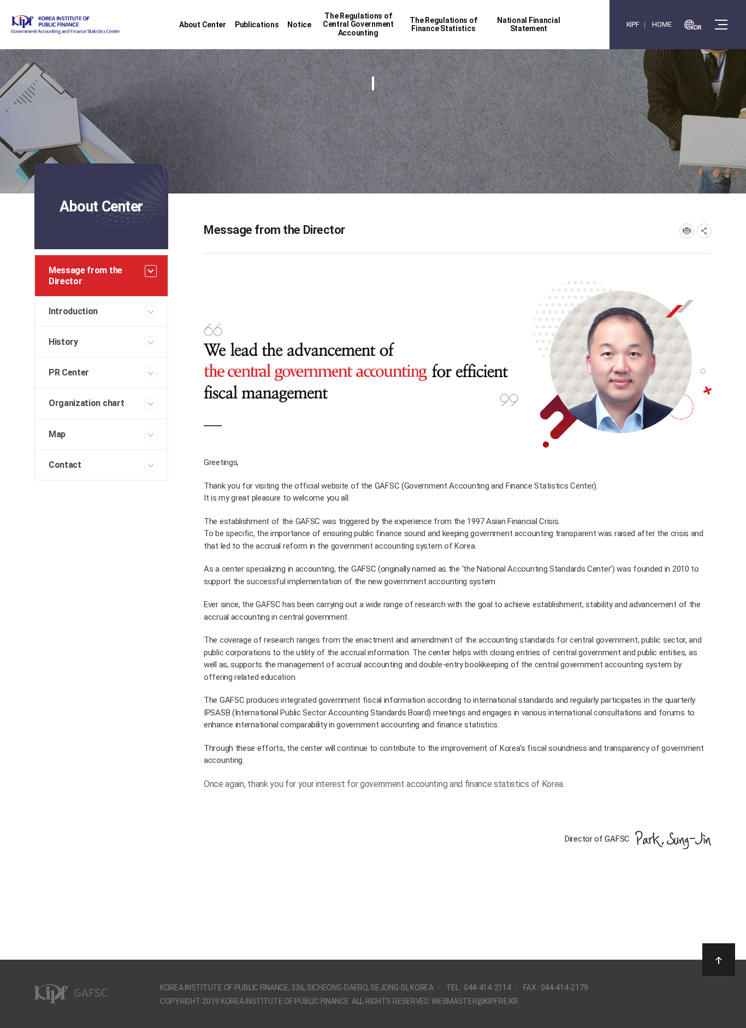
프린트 (686, 231)
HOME (661, 24)
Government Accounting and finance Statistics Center (94, 24)
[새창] (693, 24)
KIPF (633, 24)
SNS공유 (704, 231)
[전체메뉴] (721, 24)
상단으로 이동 (718, 959)
